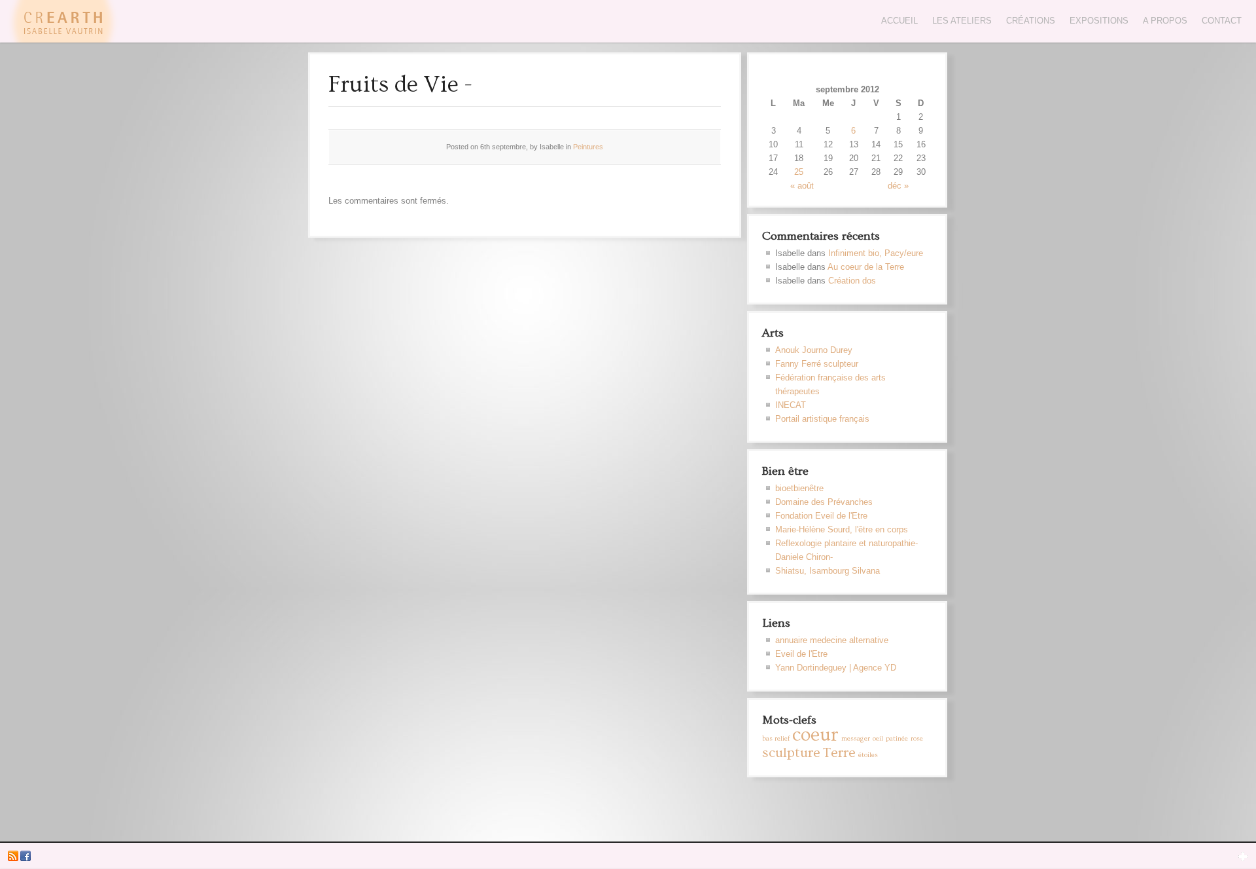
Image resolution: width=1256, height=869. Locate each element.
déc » (898, 186)
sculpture (791, 753)
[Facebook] (25, 858)
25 (798, 172)
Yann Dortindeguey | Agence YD (835, 668)
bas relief (776, 739)
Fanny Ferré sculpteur (816, 364)
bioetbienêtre (799, 488)
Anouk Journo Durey (813, 350)
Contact (1222, 21)
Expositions (1099, 21)
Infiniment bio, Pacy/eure (875, 253)
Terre (839, 753)
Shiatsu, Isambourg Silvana (827, 571)
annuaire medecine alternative (831, 640)
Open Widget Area (1243, 856)
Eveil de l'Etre (801, 654)
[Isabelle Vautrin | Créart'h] (62, 40)
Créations (1030, 21)
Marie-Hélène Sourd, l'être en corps (841, 529)
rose (917, 739)
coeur (815, 735)
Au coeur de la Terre (866, 267)
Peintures (588, 147)
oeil (878, 739)
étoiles (868, 755)
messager (855, 739)
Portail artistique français (822, 419)
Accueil (899, 21)
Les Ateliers (962, 21)
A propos (1165, 21)
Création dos (852, 281)
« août (802, 186)
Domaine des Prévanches (824, 502)
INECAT (790, 405)
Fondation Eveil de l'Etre (821, 516)
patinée (897, 739)
